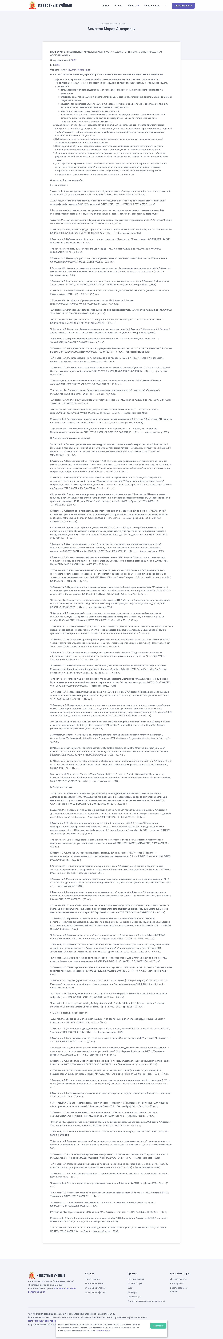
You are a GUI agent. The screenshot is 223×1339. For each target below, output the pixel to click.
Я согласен (158, 1326)
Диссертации (134, 1296)
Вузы (130, 1287)
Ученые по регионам (95, 1287)
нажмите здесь (103, 1330)
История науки (135, 1283)
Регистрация (176, 1283)
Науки (105, 5)
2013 (57, 64)
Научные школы (136, 1279)
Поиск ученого (92, 1279)
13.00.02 (73, 60)
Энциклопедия (152, 5)
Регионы (118, 5)
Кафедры (132, 1292)
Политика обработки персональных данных (50, 1320)
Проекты (132, 5)
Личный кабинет (183, 5)
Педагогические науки (113, 23)
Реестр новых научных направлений (146, 1301)
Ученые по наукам (94, 1283)
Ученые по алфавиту (95, 1292)
